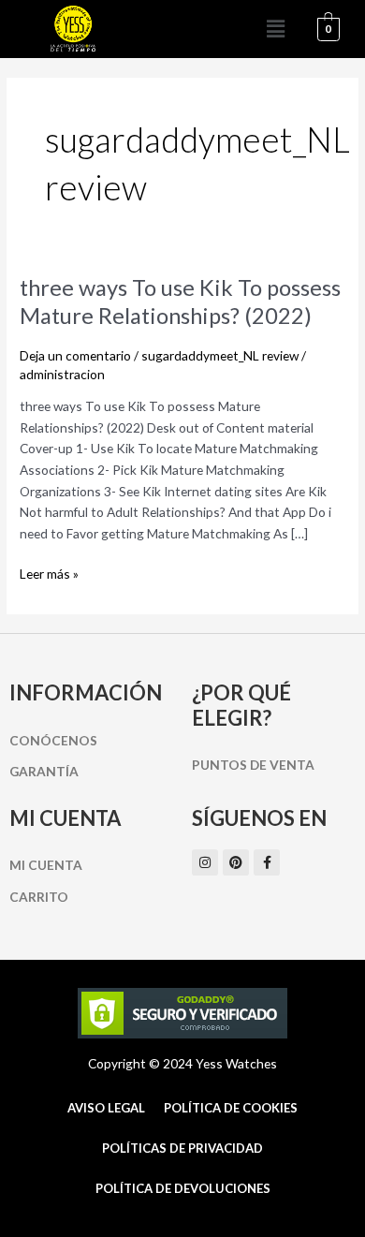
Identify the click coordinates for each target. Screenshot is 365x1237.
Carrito (38, 897)
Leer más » (49, 573)
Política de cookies (231, 1107)
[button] (276, 29)
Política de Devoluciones (182, 1188)
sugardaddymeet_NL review (220, 355)
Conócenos (53, 740)
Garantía (44, 771)
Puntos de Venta (253, 765)
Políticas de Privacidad (182, 1148)
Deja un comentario (75, 355)
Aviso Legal (106, 1107)
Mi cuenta (45, 865)
